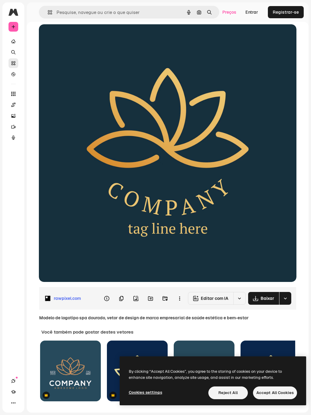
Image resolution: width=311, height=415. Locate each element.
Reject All (228, 392)
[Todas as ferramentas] (13, 94)
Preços (229, 12)
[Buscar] (13, 52)
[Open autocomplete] (47, 12)
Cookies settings (145, 392)
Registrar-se (286, 12)
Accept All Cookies (275, 392)
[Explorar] (13, 74)
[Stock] (13, 63)
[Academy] (13, 392)
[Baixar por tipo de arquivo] (285, 298)
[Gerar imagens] (13, 116)
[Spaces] (13, 105)
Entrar (251, 12)
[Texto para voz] (13, 137)
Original (77, 36)
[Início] (13, 41)
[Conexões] (13, 381)
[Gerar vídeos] (13, 127)
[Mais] (13, 403)
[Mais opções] (179, 298)
